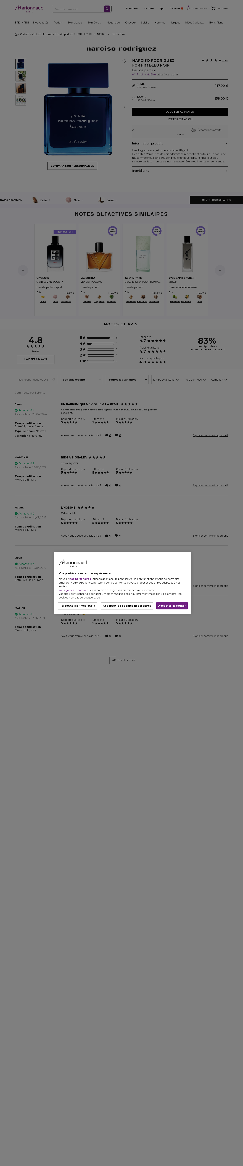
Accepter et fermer (172, 606)
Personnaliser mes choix (77, 606)
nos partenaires (80, 579)
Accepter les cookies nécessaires (127, 606)
